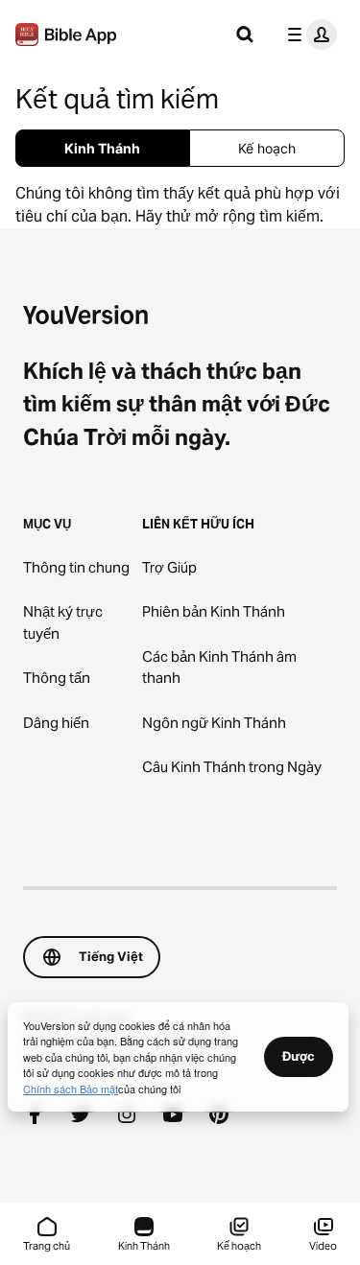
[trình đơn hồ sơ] (308, 34)
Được (298, 1056)
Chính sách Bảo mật (70, 1088)
